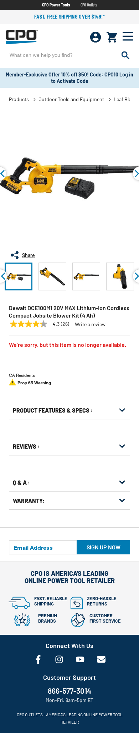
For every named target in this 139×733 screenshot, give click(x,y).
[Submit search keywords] (125, 55)
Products (19, 99)
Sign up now (103, 547)
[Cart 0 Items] (112, 37)
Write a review (90, 324)
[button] (18, 276)
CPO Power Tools (56, 4)
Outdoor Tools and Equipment (71, 99)
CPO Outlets (89, 4)
